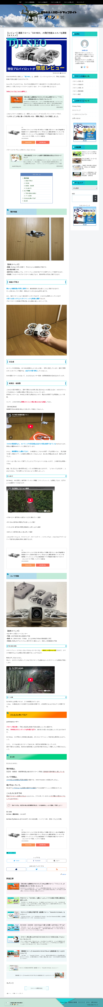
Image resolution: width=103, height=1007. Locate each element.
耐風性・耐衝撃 (29, 185)
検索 (73, 193)
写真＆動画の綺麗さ (30, 193)
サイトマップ (76, 110)
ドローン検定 (77, 94)
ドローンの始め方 (78, 84)
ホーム (88, 1002)
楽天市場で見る (43, 142)
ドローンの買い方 (11, 852)
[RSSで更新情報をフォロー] (57, 869)
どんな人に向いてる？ (30, 198)
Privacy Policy (76, 106)
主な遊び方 (28, 188)
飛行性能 (26, 178)
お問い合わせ (76, 118)
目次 (34, 174)
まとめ (26, 200)
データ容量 (28, 195)
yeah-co (85, 50)
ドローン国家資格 (78, 91)
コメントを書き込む (36, 988)
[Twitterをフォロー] (36, 869)
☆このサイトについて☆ (79, 114)
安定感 (27, 183)
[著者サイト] (16, 869)
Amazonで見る (28, 142)
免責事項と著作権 (72, 1002)
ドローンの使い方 (78, 81)
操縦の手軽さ (29, 180)
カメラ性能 (27, 190)
